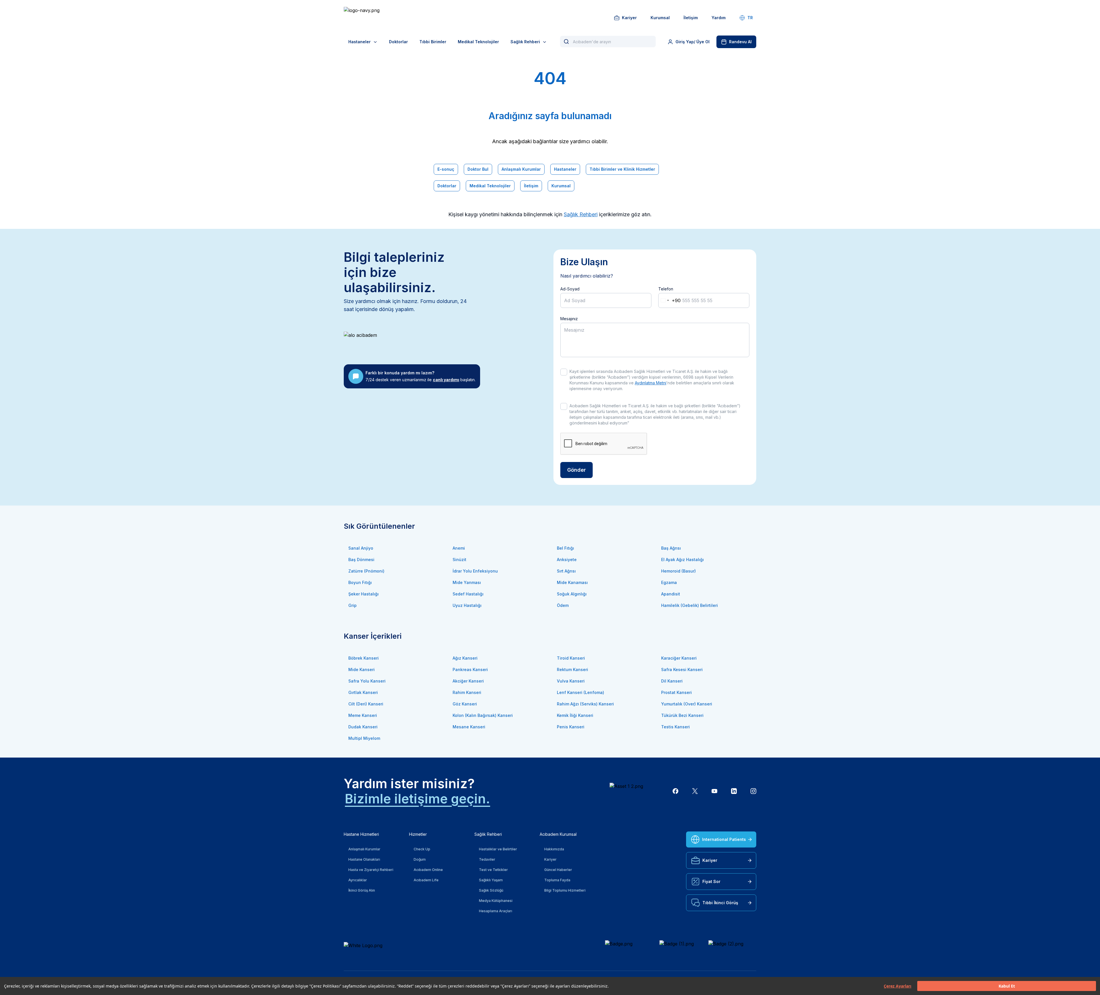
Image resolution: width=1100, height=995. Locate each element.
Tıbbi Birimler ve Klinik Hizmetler (622, 169)
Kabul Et (1007, 986)
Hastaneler (359, 41)
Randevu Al (740, 41)
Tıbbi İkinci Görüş (720, 902)
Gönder (576, 470)
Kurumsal (660, 17)
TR (750, 17)
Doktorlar (398, 41)
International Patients (724, 839)
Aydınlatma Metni (650, 382)
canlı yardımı (446, 379)
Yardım (719, 17)
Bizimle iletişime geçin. (417, 798)
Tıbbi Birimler (432, 41)
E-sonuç (445, 169)
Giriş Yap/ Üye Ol (692, 41)
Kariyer (629, 17)
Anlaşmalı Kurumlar (521, 169)
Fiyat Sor (711, 881)
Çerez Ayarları (897, 986)
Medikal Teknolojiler (478, 41)
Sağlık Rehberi (525, 41)
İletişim (690, 17)
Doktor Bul (477, 169)
